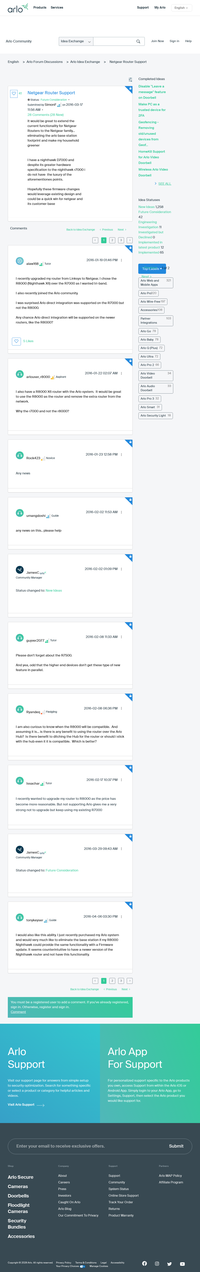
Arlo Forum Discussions (45, 62)
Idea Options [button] (131, 80)
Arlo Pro (146, 293)
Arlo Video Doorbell (148, 375)
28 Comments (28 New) (45, 115)
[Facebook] (144, 1263)
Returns (114, 1209)
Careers (64, 1182)
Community (117, 1182)
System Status (119, 1189)
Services (57, 7)
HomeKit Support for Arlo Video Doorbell (151, 157)
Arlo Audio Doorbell (148, 388)
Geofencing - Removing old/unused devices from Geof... (148, 134)
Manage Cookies (99, 1266)
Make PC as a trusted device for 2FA (152, 110)
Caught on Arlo (69, 1202)
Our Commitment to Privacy (78, 1215)
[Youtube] (182, 1264)
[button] (14, 94)
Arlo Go (146, 331)
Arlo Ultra (147, 356)
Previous (150, 268)
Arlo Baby (147, 339)
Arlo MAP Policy (170, 1176)
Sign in (174, 41)
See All (164, 184)
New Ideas (54, 590)
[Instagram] (157, 1264)
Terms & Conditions (85, 1263)
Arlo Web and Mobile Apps (150, 282)
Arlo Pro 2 (147, 365)
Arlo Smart (148, 407)
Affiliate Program (171, 1182)
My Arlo (159, 7)
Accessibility (117, 1263)
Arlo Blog (64, 1209)
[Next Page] (130, 240)
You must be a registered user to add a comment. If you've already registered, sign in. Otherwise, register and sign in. (70, 1005)
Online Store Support (124, 1195)
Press (62, 1189)
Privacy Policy (63, 1263)
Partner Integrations (149, 320)
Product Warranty (121, 1215)
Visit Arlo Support (21, 1104)
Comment (18, 1012)
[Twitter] (169, 1264)
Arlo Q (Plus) (149, 348)
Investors (64, 1195)
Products (39, 7)
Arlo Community (18, 41)
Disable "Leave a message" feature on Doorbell (152, 92)
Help (188, 41)
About (62, 1176)
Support (143, 7)
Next (145, 276)
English (13, 62)
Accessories (149, 310)
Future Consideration (54, 100)
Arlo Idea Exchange (85, 62)
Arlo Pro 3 (147, 398)
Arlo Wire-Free (150, 301)
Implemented (149, 252)
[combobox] (119, 41)
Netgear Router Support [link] (128, 62)
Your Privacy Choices (67, 1266)
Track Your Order (121, 1202)
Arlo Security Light (153, 415)
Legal (104, 1263)
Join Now (157, 41)
